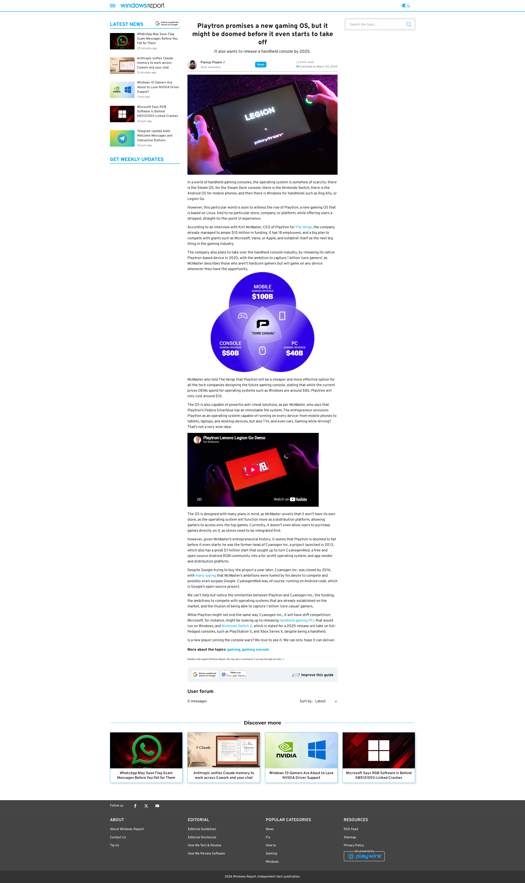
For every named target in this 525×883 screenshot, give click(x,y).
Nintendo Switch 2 (237, 626)
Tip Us (114, 845)
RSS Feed (351, 829)
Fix (268, 837)
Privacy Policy (354, 845)
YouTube (157, 806)
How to (271, 845)
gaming (233, 649)
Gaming (271, 854)
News (260, 64)
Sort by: (306, 701)
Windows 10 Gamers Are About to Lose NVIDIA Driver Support (301, 775)
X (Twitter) (146, 806)
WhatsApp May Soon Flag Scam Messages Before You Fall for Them (146, 775)
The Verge (303, 227)
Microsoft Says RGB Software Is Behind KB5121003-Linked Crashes (379, 775)
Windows (272, 862)
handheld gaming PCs (297, 620)
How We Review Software (206, 854)
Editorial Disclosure (202, 837)
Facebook (135, 806)
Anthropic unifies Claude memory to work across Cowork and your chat (223, 775)
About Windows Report (127, 829)
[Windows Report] (142, 5)
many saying (205, 575)
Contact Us (118, 837)
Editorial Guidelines (202, 829)
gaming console (255, 649)
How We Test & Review (204, 845)
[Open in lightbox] (262, 323)
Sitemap (350, 837)
